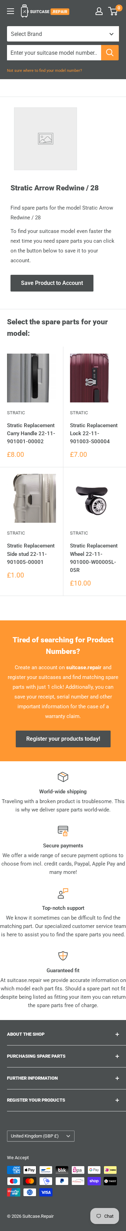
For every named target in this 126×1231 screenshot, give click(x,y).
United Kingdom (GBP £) (35, 1136)
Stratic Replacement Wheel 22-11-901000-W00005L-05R (94, 558)
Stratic (16, 412)
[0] (113, 11)
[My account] (99, 11)
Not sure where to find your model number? (44, 70)
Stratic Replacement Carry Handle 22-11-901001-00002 (31, 433)
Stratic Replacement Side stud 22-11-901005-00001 (31, 554)
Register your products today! (63, 738)
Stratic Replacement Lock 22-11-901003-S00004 (94, 433)
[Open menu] (10, 11)
